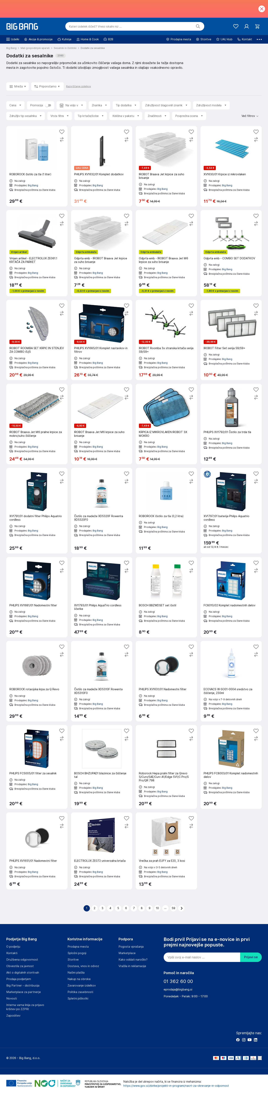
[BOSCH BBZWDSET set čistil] (166, 597)
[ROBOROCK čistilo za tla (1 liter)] (36, 166)
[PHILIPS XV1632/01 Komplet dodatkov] (101, 166)
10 (157, 908)
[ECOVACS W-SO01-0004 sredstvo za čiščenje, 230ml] (231, 681)
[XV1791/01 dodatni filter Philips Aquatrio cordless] (36, 510)
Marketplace (127, 953)
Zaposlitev (13, 1015)
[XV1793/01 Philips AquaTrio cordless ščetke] (101, 597)
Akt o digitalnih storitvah (22, 972)
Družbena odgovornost (22, 959)
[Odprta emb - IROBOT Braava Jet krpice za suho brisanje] (101, 253)
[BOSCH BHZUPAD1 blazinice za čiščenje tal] (101, 767)
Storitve (73, 959)
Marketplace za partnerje (23, 992)
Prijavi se (251, 957)
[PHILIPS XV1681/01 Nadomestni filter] (36, 597)
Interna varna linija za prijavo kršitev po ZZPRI (25, 1007)
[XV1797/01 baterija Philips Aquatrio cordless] (231, 510)
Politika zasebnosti (80, 992)
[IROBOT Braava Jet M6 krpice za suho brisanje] (101, 424)
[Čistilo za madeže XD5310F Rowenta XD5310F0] (101, 681)
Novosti (11, 998)
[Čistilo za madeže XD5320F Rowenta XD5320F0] (101, 510)
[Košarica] (257, 26)
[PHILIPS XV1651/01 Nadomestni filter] (36, 851)
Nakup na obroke (79, 979)
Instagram (243, 1040)
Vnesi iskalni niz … (95, 26)
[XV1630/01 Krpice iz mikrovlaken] (231, 166)
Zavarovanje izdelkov (81, 985)
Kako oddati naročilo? (133, 959)
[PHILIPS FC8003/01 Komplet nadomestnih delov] (231, 767)
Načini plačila (76, 972)
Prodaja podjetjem (18, 979)
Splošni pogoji (76, 953)
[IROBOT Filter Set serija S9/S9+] (231, 340)
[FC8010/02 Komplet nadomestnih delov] (231, 597)
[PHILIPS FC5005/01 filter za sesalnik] (36, 767)
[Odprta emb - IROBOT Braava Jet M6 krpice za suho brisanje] (166, 253)
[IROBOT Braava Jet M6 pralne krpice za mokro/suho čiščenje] (36, 424)
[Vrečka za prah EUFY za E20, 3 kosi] (166, 851)
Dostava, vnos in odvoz (83, 966)
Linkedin (255, 1040)
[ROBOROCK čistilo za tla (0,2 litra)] (166, 510)
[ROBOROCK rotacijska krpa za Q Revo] (36, 681)
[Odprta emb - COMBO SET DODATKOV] (231, 253)
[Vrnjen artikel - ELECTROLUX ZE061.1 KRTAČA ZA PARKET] (36, 253)
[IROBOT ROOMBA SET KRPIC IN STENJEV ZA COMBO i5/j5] (36, 340)
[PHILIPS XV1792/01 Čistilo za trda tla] (231, 424)
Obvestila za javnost (20, 966)
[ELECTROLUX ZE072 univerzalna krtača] (101, 851)
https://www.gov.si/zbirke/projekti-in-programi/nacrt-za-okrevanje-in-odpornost (176, 1085)
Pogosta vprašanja (131, 946)
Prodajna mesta (78, 946)
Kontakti (11, 953)
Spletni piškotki (77, 998)
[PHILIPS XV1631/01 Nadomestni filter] (166, 681)
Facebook (238, 1040)
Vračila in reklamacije (132, 966)
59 (173, 908)
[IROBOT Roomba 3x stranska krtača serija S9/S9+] (166, 340)
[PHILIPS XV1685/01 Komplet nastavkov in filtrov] (101, 340)
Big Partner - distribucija (22, 985)
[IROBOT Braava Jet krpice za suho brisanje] (166, 166)
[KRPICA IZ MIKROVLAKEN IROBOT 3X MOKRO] (166, 424)
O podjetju (13, 946)
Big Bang (33, 185)
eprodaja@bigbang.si (178, 989)
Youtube (249, 1040)
